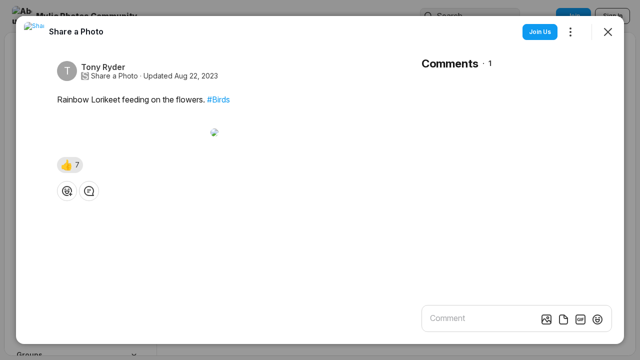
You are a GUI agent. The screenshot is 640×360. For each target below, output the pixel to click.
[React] (67, 191)
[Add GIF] (580, 320)
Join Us (540, 32)
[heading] (76, 31)
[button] (70, 165)
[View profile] (34, 32)
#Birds (218, 99)
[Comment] (89, 191)
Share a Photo (114, 76)
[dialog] (320, 180)
